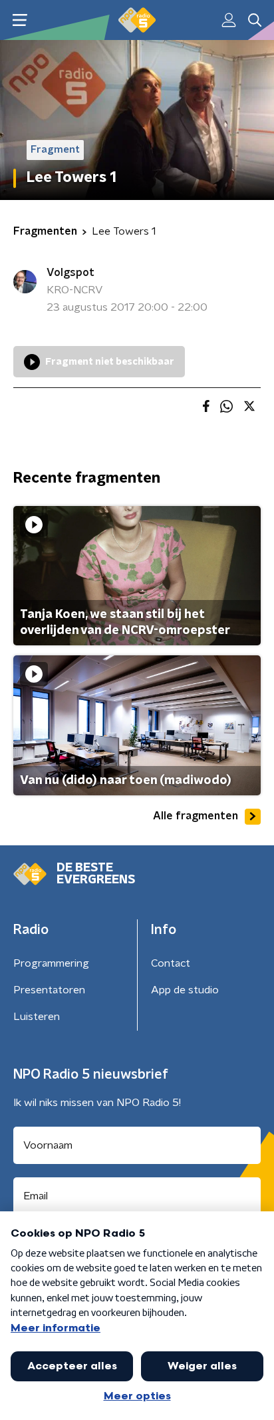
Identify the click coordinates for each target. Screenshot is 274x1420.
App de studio (185, 990)
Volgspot (70, 272)
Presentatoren (49, 990)
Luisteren (36, 1016)
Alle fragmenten (195, 816)
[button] (20, 20)
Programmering (51, 963)
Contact (170, 963)
